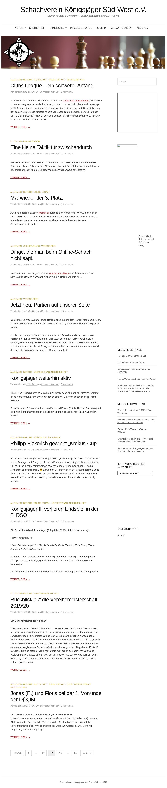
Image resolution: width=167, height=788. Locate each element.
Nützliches (57, 28)
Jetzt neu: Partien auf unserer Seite (50, 305)
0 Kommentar (67, 92)
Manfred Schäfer (125, 420)
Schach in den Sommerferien (130, 362)
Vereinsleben (48, 246)
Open (70, 684)
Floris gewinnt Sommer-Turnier (131, 356)
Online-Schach (57, 80)
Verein (19, 28)
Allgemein (16, 80)
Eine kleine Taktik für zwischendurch (51, 147)
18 (60, 753)
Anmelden (122, 535)
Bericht (27, 80)
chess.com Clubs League (76, 100)
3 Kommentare (67, 521)
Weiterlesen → (20, 127)
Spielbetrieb (37, 28)
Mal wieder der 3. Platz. (36, 198)
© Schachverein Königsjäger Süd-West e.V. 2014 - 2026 (83, 782)
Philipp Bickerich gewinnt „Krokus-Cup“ (54, 443)
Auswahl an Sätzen (59, 273)
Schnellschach (75, 80)
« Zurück (17, 753)
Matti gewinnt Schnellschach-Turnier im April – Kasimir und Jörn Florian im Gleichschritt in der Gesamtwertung (135, 388)
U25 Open (142, 28)
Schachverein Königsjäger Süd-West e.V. (83, 9)
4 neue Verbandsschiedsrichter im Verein (136, 379)
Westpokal (44, 212)
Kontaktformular (121, 28)
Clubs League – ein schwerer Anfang (51, 85)
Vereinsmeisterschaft (46, 594)
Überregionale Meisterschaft (51, 372)
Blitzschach (40, 80)
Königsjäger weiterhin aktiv (40, 378)
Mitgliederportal (81, 28)
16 (43, 753)
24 (75, 753)
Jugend (101, 28)
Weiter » (87, 753)
